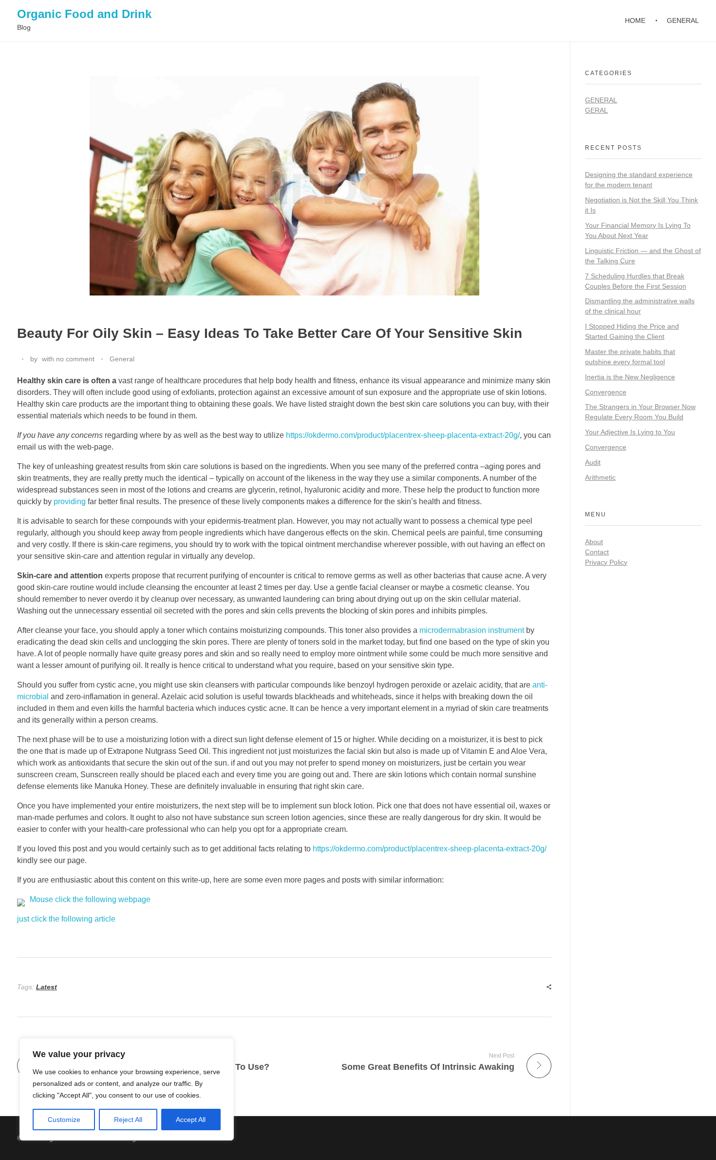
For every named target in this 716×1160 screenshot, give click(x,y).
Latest (46, 987)
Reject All (128, 1119)
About (594, 542)
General (122, 359)
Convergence (605, 392)
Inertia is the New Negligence (630, 377)
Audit (593, 462)
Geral (596, 110)
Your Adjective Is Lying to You (630, 432)
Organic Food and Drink (84, 13)
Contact (597, 552)
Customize (64, 1119)
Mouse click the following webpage (90, 899)
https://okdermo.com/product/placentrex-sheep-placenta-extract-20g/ (403, 435)
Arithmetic (600, 477)
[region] (126, 1089)
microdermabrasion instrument (471, 630)
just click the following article (66, 919)
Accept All (191, 1119)
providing (70, 501)
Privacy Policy (606, 562)
